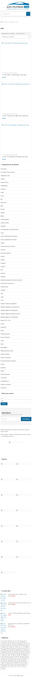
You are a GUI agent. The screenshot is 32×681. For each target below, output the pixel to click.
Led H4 (3, 655)
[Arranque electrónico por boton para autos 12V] (4, 606)
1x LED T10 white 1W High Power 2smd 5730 (15, 116)
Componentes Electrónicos (8, 246)
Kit (10, 652)
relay (18, 657)
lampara (16, 652)
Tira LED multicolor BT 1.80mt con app (17, 594)
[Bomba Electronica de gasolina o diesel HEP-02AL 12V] (4, 628)
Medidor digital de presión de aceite (10, 314)
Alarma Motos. (5, 182)
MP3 (19, 655)
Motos (16, 73)
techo (25, 663)
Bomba (3, 213)
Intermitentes (4, 287)
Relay (2, 341)
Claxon (2, 243)
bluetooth (4, 647)
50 (21, 33)
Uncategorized (5, 381)
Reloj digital (4, 347)
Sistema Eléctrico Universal (8, 361)
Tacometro (4, 378)
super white (9, 663)
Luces (12, 73)
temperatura (4, 666)
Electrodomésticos (6, 253)
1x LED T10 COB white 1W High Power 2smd (15, 157)
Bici (1, 199)
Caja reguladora (5, 219)
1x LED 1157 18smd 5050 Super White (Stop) (19, 613)
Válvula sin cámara (6, 384)
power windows (11, 657)
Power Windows (5, 337)
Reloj (2, 344)
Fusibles (3, 266)
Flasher (3, 260)
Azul (27, 644)
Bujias (2, 216)
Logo (2, 297)
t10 (21, 663)
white (3, 668)
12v (16, 641)
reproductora (11, 660)
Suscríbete (26, 419)
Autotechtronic (20, 644)
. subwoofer (4, 641)
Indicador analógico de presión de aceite (11, 280)
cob (22, 647)
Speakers (3, 368)
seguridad (23, 660)
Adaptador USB (5, 175)
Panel (2, 330)
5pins (11, 641)
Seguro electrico (5, 354)
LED (10, 73)
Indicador (3, 277)
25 (20, 33)
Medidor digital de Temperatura (9, 317)
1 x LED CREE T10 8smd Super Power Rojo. (14, 75)
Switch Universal (5, 374)
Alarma (3, 179)
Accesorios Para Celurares (8, 172)
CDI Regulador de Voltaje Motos (10, 229)
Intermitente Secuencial (7, 283)
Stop (3, 663)
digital (26, 647)
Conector (3, 250)
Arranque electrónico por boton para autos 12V (19, 603)
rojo (17, 660)
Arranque (3, 189)
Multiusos (25, 655)
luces (9, 655)
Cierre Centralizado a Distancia (9, 236)
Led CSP (27, 652)
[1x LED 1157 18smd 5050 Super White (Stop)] (4, 617)
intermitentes (5, 652)
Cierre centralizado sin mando (9, 240)
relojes (3, 660)
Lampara (7, 114)
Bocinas (3, 209)
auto (8, 644)
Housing (3, 273)
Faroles (7, 73)
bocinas (10, 647)
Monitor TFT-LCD (5, 320)
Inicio (2, 22)
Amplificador (4, 186)
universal (12, 666)
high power (18, 649)
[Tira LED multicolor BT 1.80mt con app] (4, 597)
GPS (2, 270)
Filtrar (4, 404)
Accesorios (4, 169)
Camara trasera (5, 223)
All (23, 33)
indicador (26, 649)
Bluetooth (3, 202)
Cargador (3, 226)
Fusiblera (3, 263)
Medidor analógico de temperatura (10, 307)
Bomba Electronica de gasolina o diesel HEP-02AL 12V (19, 624)
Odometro (3, 327)
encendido (4, 649)
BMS (2, 206)
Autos (3, 73)
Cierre (2, 233)
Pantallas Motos (5, 334)
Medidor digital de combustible (9, 310)
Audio (2, 192)
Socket (3, 364)
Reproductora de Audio (7, 351)
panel (3, 657)
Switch (2, 371)
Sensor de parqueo (6, 357)
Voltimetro (4, 388)
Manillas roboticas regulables (9, 304)
